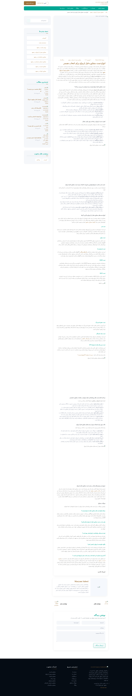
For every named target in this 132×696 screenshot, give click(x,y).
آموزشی (44, 38)
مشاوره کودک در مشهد (40, 71)
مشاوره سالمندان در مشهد (40, 57)
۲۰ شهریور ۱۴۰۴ (88, 60)
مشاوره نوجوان (52, 680)
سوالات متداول (73, 683)
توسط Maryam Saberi (99, 60)
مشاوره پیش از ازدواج (51, 674)
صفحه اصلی (101, 8)
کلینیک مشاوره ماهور (90, 222)
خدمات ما (74, 674)
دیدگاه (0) (62, 60)
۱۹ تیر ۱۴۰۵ (37, 128)
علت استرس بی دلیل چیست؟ (34, 126)
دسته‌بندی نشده (42, 42)
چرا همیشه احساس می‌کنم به (34, 116)
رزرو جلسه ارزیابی (30, 3)
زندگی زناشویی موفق (96, 490)
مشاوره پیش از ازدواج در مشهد (97, 12)
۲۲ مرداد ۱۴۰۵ (37, 110)
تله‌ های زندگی (83, 252)
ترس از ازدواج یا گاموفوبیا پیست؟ (85, 355)
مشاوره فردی (52, 672)
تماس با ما (70, 8)
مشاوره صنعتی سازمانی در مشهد (38, 61)
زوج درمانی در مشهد (41, 47)
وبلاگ (77, 8)
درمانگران (85, 8)
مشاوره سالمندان (52, 685)
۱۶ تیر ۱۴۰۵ (37, 140)
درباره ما (62, 8)
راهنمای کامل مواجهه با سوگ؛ (34, 99)
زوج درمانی (53, 678)
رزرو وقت (74, 678)
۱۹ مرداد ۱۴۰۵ (37, 118)
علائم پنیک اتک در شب (36, 108)
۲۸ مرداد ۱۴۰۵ (37, 101)
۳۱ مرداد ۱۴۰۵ (37, 93)
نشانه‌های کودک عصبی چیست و (34, 137)
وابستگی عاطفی (85, 338)
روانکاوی (38, 159)
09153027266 (40, 3)
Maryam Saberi (81, 581)
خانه (106, 12)
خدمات (93, 8)
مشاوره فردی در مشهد (40, 66)
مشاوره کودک (52, 676)
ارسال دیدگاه (99, 645)
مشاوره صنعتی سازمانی (50, 683)
